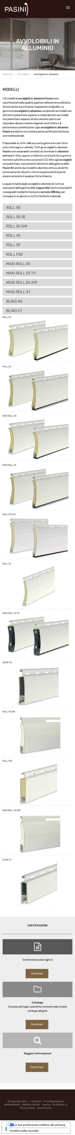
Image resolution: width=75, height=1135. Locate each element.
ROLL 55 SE (16, 217)
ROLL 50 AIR (16, 226)
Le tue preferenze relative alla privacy (39, 1125)
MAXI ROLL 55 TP (21, 273)
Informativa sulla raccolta (21, 1130)
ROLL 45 (13, 235)
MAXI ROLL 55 (18, 263)
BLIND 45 (14, 301)
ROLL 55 (13, 207)
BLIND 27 (14, 310)
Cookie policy (44, 1108)
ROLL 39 (13, 245)
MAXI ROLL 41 (18, 292)
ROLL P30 (14, 254)
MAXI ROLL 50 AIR (21, 282)
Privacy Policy (27, 1108)
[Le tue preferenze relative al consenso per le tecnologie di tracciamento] (6, 1129)
